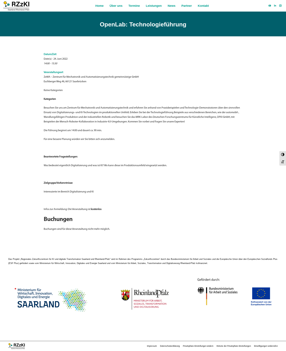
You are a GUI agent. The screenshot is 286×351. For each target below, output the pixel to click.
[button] (198, 346)
